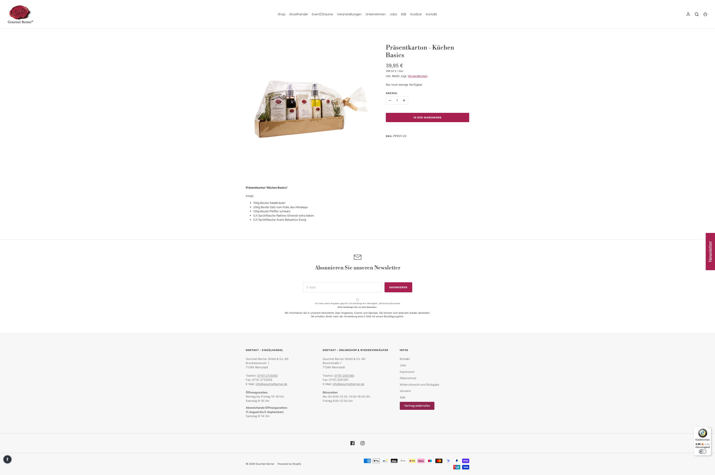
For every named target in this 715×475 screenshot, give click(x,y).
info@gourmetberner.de (271, 384)
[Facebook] (352, 443)
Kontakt (431, 14)
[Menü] (709, 429)
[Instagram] (362, 443)
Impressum (407, 372)
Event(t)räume (322, 14)
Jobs (393, 14)
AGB (402, 397)
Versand (405, 391)
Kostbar (416, 14)
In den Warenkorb (428, 117)
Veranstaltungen (349, 14)
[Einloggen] (688, 14)
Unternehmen (375, 14)
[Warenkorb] (705, 14)
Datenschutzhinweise (389, 303)
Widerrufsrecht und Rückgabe (419, 384)
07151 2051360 (344, 375)
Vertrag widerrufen (417, 405)
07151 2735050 (267, 375)
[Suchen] (697, 14)
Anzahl (391, 93)
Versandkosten (418, 76)
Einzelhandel (299, 14)
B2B (403, 14)
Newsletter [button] (710, 251)
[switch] (702, 451)
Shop (281, 14)
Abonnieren (398, 287)
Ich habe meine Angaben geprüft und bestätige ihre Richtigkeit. (357, 303)
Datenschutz (408, 378)
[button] (7, 459)
